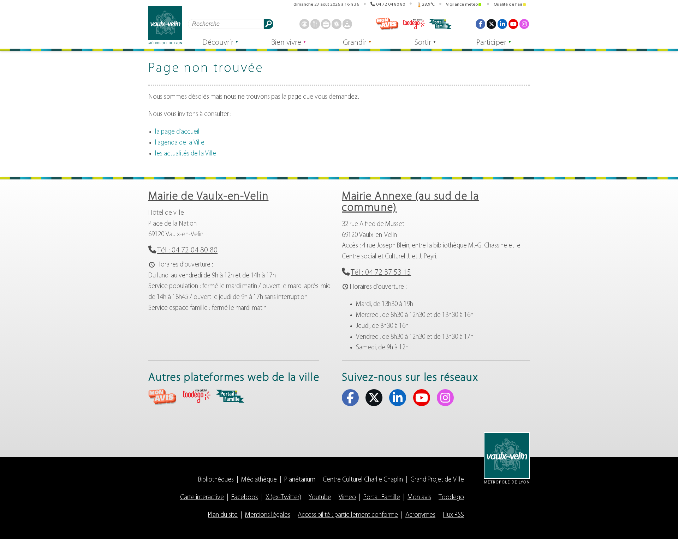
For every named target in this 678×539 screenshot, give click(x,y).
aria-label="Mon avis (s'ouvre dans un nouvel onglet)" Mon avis (162, 397)
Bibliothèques (216, 480)
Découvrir (217, 43)
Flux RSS (453, 515)
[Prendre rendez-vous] (304, 24)
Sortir (423, 43)
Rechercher (268, 24)
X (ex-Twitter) (491, 24)
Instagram (524, 24)
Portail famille (440, 24)
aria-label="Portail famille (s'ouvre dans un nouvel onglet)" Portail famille (230, 396)
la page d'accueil (177, 132)
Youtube (513, 24)
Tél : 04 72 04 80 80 (187, 250)
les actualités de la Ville (185, 154)
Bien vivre (286, 43)
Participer (491, 43)
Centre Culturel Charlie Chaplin (363, 480)
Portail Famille (381, 497)
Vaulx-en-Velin (165, 25)
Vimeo (347, 497)
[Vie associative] (336, 24)
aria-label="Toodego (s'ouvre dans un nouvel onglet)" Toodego (196, 396)
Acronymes (420, 515)
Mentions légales (267, 515)
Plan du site (223, 515)
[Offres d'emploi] (326, 24)
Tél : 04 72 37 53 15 (381, 273)
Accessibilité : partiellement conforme (348, 515)
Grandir (355, 43)
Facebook (480, 24)
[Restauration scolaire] (315, 24)
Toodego (414, 24)
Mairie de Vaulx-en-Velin (208, 196)
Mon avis (387, 24)
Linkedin (502, 24)
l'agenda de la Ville (179, 143)
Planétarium (299, 480)
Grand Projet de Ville (437, 480)
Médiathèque (259, 480)
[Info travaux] (347, 24)
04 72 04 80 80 (390, 4)
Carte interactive (202, 497)
